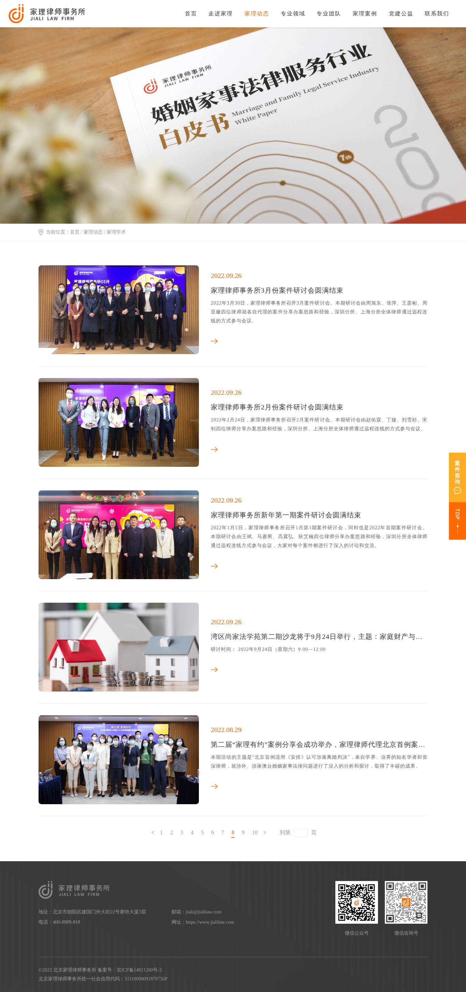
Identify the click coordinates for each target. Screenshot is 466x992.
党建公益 (401, 13)
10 (255, 832)
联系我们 (437, 13)
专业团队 (329, 13)
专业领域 (293, 13)
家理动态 (257, 13)
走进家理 (220, 13)
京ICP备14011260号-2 (139, 970)
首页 (191, 13)
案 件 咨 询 (457, 472)
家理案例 (365, 13)
